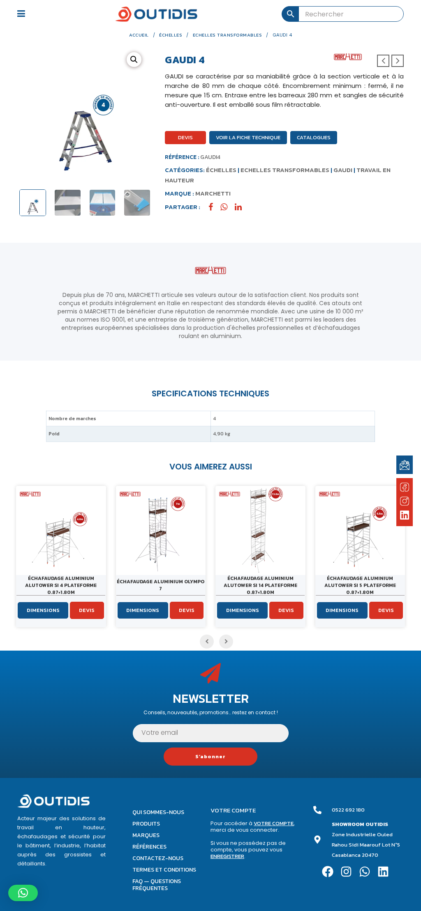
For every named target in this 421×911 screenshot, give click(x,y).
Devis (185, 137)
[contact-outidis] (404, 464)
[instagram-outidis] (404, 501)
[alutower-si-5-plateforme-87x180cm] (360, 530)
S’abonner (210, 756)
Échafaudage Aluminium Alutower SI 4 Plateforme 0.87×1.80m (61, 585)
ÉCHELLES (170, 35)
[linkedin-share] (241, 207)
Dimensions (43, 610)
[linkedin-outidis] (404, 516)
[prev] (383, 61)
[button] (134, 59)
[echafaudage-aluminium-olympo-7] (161, 530)
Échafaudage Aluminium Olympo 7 (160, 585)
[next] (397, 61)
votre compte (274, 823)
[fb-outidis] (404, 488)
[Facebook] (328, 871)
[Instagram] (346, 871)
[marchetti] (347, 56)
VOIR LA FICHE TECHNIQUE (248, 137)
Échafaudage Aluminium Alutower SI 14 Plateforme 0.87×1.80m (260, 585)
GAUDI (342, 170)
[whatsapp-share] (227, 207)
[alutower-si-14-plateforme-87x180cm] (260, 530)
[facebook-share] (213, 207)
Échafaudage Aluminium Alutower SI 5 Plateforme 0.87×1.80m (360, 585)
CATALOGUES (314, 137)
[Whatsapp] (365, 871)
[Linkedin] (383, 871)
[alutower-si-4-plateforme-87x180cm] (61, 530)
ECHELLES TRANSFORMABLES (227, 35)
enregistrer (227, 856)
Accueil (139, 35)
